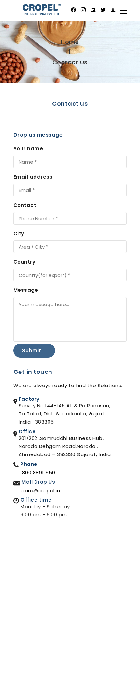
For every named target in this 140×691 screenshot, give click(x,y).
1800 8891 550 (37, 472)
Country (24, 261)
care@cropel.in (40, 490)
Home (70, 42)
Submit (32, 350)
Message (25, 290)
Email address (33, 176)
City (18, 233)
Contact (24, 205)
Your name (28, 148)
